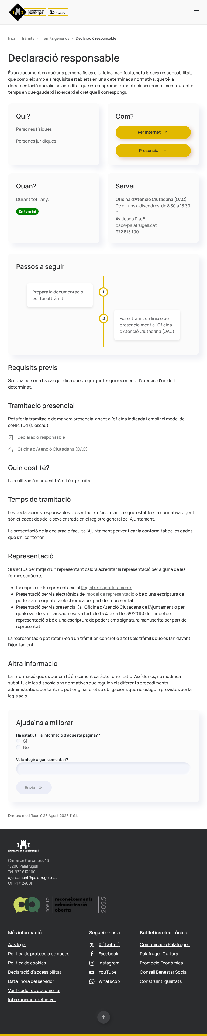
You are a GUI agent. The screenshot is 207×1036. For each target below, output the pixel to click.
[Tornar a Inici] (38, 12)
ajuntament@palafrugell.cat (32, 877)
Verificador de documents (34, 990)
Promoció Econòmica (161, 963)
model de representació (110, 594)
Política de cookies (27, 963)
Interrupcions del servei (32, 1000)
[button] (196, 12)
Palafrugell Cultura (159, 954)
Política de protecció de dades (38, 954)
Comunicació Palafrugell (165, 944)
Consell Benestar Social (164, 972)
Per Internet (149, 132)
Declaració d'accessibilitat (34, 972)
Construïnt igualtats (161, 981)
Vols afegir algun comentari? (42, 759)
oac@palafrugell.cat (136, 225)
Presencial (149, 150)
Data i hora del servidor (31, 981)
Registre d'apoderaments (106, 587)
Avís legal (17, 944)
